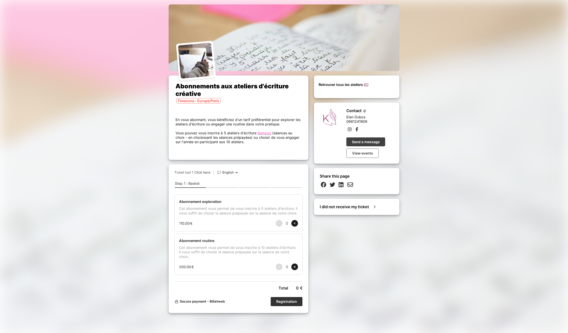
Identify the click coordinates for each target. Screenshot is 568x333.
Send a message (366, 142)
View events (362, 153)
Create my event (292, 327)
